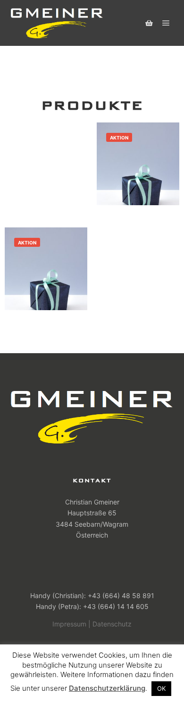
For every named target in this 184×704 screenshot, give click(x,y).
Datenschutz (112, 624)
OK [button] (161, 688)
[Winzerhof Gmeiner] (56, 23)
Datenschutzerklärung (107, 688)
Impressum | (71, 624)
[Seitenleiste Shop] (149, 23)
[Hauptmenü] (166, 23)
